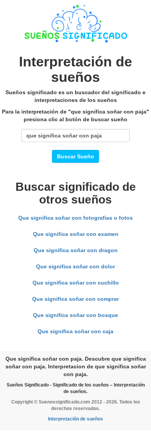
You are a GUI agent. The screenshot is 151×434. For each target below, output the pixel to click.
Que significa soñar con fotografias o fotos (75, 218)
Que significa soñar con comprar (75, 299)
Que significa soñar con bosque (75, 315)
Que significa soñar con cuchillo (76, 283)
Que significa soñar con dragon (76, 250)
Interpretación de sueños (75, 419)
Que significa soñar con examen (75, 234)
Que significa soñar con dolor (75, 266)
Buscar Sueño (75, 156)
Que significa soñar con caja (75, 331)
